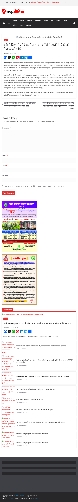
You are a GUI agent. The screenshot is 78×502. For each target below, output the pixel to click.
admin (17, 53)
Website (5, 175)
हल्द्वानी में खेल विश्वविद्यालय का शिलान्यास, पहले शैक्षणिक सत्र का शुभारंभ (34, 409)
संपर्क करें (28, 25)
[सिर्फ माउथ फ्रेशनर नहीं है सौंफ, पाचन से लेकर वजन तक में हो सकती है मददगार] (39, 314)
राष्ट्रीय (22, 20)
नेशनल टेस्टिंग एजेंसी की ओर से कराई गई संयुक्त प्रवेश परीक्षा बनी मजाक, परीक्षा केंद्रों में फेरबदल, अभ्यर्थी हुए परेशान (58, 106)
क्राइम (65, 20)
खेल (52, 20)
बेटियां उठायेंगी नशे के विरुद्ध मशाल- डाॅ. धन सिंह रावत (29, 399)
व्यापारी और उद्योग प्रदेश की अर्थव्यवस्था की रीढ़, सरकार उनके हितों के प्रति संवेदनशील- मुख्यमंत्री (41, 346)
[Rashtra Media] (4, 22)
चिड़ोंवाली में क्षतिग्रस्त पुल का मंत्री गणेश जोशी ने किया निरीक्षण (32, 434)
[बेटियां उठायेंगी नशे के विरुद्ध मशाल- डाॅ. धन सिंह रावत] (8, 401)
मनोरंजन (15, 25)
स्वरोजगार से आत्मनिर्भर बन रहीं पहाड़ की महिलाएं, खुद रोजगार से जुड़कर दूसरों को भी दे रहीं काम (40, 422)
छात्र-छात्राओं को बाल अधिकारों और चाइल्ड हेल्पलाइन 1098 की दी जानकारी (35, 389)
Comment (6, 128)
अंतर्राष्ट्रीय (38, 20)
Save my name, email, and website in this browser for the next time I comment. (34, 186)
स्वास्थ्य (58, 20)
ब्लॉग (22, 25)
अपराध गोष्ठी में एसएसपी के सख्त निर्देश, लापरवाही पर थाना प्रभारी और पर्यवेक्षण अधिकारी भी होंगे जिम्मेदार (42, 376)
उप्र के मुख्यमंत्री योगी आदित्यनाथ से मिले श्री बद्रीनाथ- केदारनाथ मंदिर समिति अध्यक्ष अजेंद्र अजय (20, 104)
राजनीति (15, 20)
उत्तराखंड (29, 20)
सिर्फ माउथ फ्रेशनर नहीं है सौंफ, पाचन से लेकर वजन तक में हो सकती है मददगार (37, 323)
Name (5, 156)
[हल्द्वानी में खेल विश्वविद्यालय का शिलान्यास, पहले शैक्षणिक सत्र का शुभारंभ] (8, 411)
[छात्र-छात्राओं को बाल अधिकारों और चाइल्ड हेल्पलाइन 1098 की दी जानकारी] (8, 391)
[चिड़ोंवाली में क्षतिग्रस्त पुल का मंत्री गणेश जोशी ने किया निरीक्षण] (8, 435)
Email (4, 165)
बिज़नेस (46, 20)
